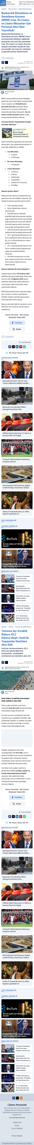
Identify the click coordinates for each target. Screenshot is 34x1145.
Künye (17, 1125)
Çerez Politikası (17, 1128)
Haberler (4, 9)
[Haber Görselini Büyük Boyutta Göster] (17, 80)
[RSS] (21, 1098)
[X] (17, 1098)
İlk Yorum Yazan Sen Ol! (18, 353)
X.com (18, 329)
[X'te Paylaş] (6, 62)
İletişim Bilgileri (17, 1136)
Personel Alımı (12, 9)
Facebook (18, 323)
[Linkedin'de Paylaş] (17, 346)
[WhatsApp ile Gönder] (24, 346)
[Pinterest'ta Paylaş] (20, 346)
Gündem (10, 627)
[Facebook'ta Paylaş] (2, 62)
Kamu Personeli (9, 92)
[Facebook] (13, 1098)
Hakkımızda (17, 1122)
